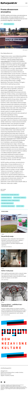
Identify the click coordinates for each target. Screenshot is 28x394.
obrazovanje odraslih (19, 197)
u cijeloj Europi (11, 90)
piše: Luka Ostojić (4, 279)
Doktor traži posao (7, 270)
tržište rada (20, 206)
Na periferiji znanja (7, 236)
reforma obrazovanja (7, 203)
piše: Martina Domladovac (6, 246)
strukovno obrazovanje (8, 206)
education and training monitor (10, 194)
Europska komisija (6, 197)
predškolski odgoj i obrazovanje (10, 200)
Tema (2, 234)
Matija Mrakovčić (8, 24)
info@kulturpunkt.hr (6, 368)
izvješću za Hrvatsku (9, 128)
